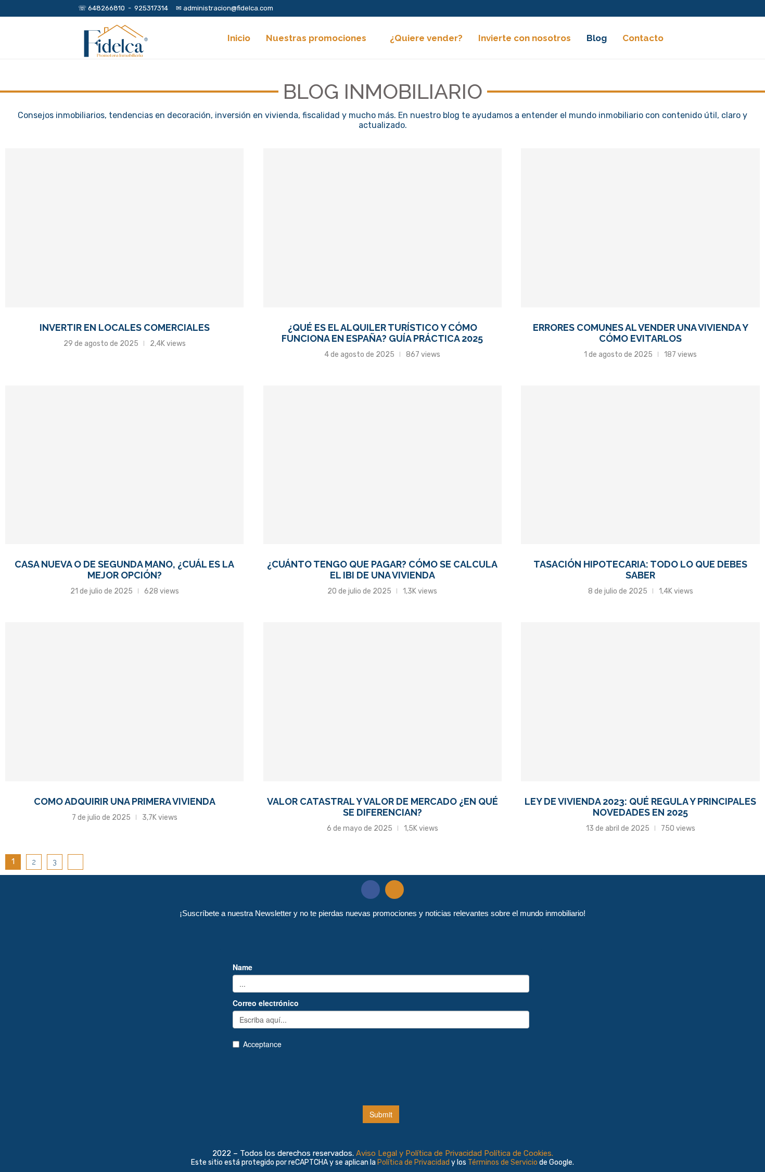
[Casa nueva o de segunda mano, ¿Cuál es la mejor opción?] (124, 465)
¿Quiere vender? (426, 38)
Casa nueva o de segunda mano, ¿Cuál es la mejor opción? (124, 570)
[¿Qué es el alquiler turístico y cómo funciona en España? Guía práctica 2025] (382, 227)
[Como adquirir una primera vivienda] (124, 701)
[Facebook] (660, 8)
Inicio (238, 38)
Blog (596, 38)
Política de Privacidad (414, 1162)
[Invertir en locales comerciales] (124, 227)
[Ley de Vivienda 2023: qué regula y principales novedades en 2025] (640, 701)
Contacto (643, 38)
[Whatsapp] (684, 8)
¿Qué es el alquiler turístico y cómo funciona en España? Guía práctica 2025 (382, 333)
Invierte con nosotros (524, 38)
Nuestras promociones (316, 38)
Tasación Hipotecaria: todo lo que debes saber (640, 570)
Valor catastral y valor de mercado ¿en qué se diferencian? (382, 807)
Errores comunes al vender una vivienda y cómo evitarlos (640, 333)
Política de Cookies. (518, 1153)
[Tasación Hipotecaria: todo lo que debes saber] (640, 465)
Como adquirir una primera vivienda (124, 801)
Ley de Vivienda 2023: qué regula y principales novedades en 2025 (640, 807)
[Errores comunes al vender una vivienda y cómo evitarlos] (640, 227)
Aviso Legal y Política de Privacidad (419, 1153)
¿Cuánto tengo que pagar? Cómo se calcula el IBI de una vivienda (382, 570)
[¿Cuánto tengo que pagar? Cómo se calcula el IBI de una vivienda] (382, 465)
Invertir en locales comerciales (125, 327)
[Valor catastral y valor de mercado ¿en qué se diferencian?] (382, 701)
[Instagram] (672, 8)
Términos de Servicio (503, 1162)
